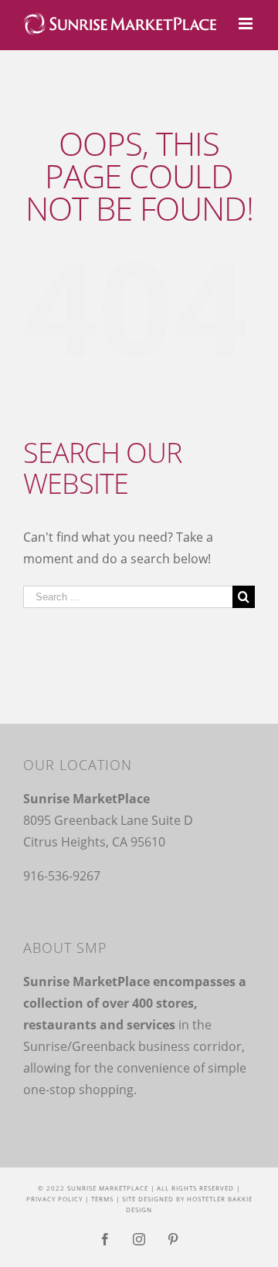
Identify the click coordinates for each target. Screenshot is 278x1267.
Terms (102, 1198)
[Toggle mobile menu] (247, 23)
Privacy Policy (54, 1198)
